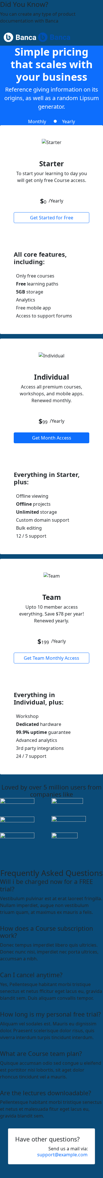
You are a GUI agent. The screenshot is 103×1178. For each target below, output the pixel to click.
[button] (62, 1154)
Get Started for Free (51, 217)
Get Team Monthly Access (51, 658)
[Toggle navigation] (96, 37)
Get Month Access (51, 438)
